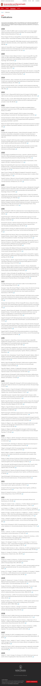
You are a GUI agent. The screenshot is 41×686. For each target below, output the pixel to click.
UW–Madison (7, 0)
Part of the (20, 675)
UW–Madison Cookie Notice (13, 683)
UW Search (25, 0)
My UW (29, 0)
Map (33, 0)
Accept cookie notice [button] (32, 681)
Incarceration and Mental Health (14, 4)
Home (2, 8)
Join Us (18, 8)
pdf (20, 34)
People (7, 8)
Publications (13, 8)
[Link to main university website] (20, 672)
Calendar (37, 0)
